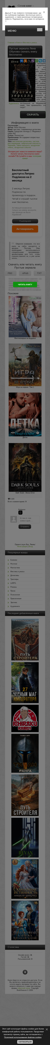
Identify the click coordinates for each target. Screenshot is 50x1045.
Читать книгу (25, 284)
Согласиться (25, 1042)
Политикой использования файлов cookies (22, 1037)
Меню (12, 30)
